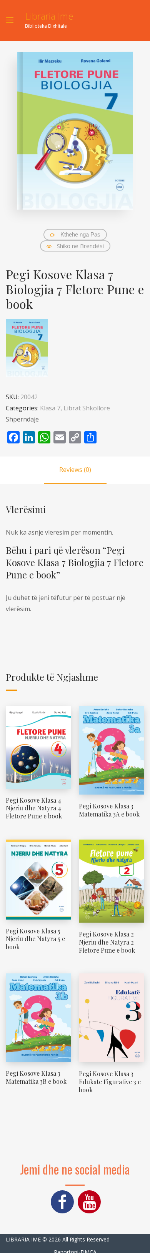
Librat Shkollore (86, 408)
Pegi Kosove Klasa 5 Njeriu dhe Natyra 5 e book (35, 939)
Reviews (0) (75, 469)
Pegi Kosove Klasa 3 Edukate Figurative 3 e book (110, 1082)
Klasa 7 (50, 408)
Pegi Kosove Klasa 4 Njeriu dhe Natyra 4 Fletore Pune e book (34, 808)
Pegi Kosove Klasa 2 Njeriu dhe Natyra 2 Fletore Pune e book (107, 942)
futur (64, 597)
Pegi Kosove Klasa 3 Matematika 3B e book (36, 1077)
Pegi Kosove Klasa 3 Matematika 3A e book (109, 810)
